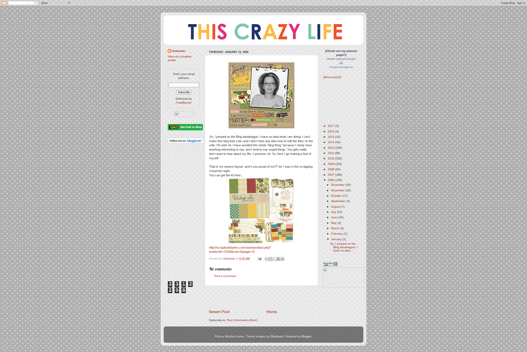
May (334, 223)
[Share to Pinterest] (282, 259)
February (337, 233)
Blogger (306, 336)
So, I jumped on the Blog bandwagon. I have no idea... (344, 247)
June (334, 217)
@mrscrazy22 (332, 77)
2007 (331, 174)
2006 (331, 180)
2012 (331, 147)
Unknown (178, 51)
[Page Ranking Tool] (330, 265)
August (336, 206)
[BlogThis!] (271, 259)
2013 (331, 142)
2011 (331, 153)
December (338, 184)
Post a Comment (225, 276)
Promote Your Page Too (341, 67)
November (338, 190)
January (336, 239)
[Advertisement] (261, 297)
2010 (331, 158)
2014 (331, 136)
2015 (331, 131)
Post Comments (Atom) (242, 320)
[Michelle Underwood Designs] (341, 63)
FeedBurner (184, 102)
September (338, 201)
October (336, 195)
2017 (331, 125)
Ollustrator (276, 336)
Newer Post (219, 312)
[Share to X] (275, 259)
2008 (331, 169)
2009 (331, 164)
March (335, 228)
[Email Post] (259, 258)
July (334, 212)
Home (271, 312)
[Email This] (267, 259)
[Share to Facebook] (278, 259)
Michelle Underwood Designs (341, 59)
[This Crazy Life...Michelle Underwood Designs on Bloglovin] (185, 142)
